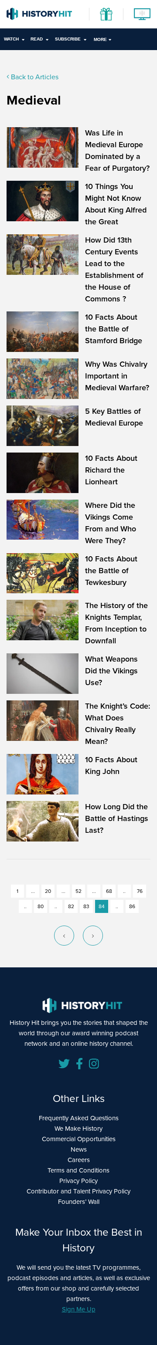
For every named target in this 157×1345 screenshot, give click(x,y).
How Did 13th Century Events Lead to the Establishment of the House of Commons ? (114, 269)
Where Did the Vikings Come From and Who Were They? (110, 523)
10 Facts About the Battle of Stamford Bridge (113, 328)
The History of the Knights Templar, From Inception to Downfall (116, 623)
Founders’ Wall (78, 1201)
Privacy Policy (78, 1181)
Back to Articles (33, 77)
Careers (79, 1160)
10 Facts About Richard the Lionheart (111, 470)
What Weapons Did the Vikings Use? (111, 670)
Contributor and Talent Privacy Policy (78, 1191)
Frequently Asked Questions (79, 1118)
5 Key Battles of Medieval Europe (114, 417)
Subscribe (68, 39)
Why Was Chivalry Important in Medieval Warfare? (117, 375)
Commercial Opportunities (79, 1139)
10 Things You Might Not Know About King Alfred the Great (116, 204)
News (79, 1149)
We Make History (78, 1128)
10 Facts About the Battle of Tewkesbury (111, 570)
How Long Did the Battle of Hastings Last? (116, 818)
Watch (11, 39)
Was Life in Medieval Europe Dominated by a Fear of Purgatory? (117, 150)
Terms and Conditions (78, 1170)
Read (37, 39)
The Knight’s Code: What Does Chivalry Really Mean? (117, 723)
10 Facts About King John (111, 765)
